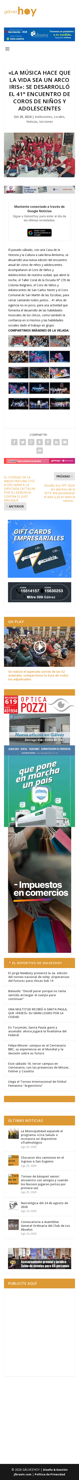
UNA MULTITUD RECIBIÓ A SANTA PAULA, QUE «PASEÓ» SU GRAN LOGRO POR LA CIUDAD (37, 1013)
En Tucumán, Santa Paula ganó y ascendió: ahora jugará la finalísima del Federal (37, 1031)
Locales (59, 117)
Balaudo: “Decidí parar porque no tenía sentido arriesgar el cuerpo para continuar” (37, 995)
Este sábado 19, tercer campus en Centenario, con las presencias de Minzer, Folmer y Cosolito (38, 1067)
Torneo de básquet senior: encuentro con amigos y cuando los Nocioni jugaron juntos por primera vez (44, 1182)
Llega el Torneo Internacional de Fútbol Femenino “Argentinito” (37, 1083)
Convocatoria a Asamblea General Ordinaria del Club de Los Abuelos (45, 1225)
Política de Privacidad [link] (50, 1474)
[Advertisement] (39, 1332)
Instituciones (43, 117)
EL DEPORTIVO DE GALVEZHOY (37, 963)
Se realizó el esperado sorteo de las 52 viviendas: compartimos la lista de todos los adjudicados (38, 675)
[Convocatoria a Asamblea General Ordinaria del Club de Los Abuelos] (13, 1224)
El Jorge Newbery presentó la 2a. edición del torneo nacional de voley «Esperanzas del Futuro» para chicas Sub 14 (38, 977)
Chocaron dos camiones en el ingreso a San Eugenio (42, 1159)
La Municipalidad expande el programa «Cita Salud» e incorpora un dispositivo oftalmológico (42, 1137)
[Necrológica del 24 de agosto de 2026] (13, 1206)
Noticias (31, 122)
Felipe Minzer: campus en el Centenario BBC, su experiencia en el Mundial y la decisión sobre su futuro (37, 1049)
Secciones (46, 122)
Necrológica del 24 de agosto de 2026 (44, 1205)
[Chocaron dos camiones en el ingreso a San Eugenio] (13, 1160)
